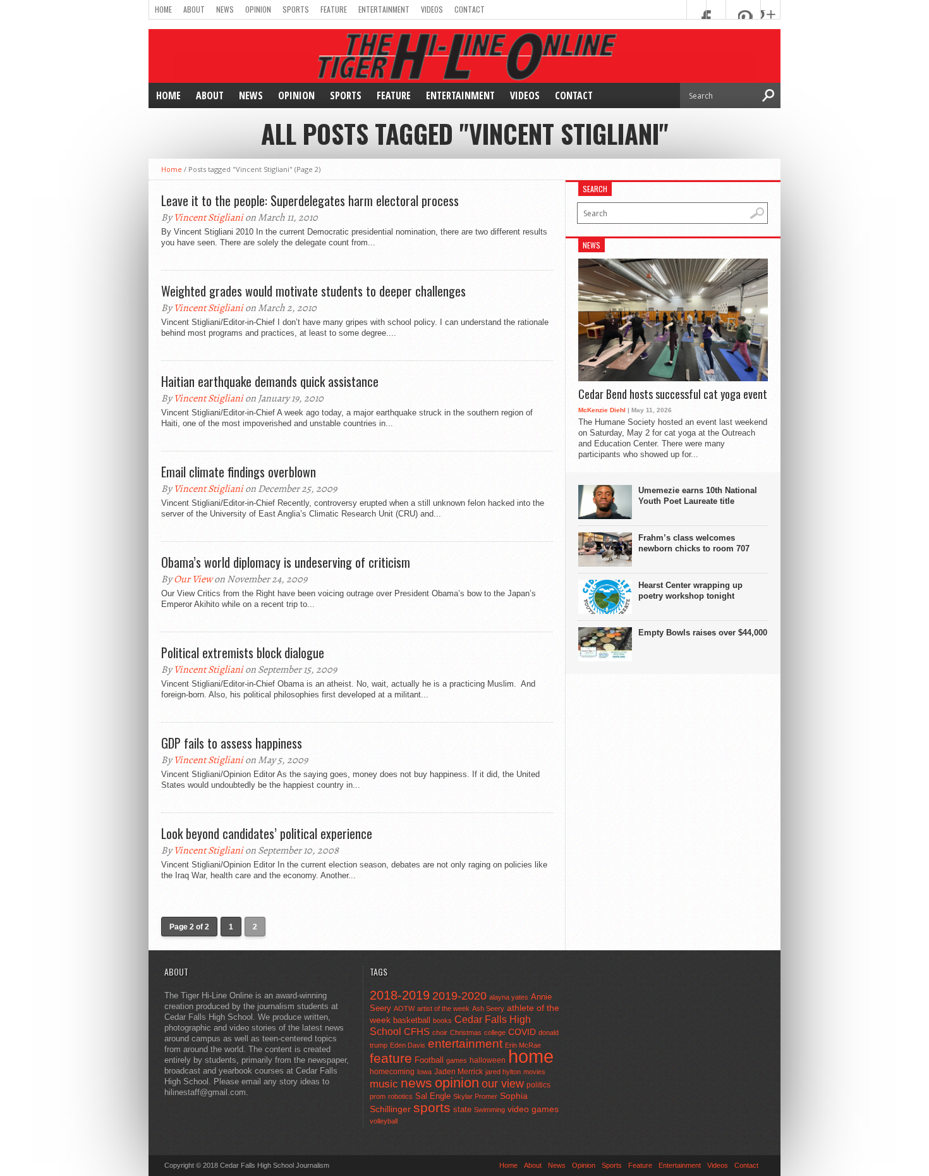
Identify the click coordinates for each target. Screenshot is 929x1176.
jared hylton (503, 1071)
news (416, 1083)
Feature (333, 9)
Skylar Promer (475, 1096)
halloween (488, 1060)
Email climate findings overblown (238, 471)
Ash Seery (488, 1008)
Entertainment (384, 9)
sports (432, 1107)
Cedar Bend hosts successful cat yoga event (672, 394)
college (495, 1032)
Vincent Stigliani (208, 217)
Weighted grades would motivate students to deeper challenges (313, 290)
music (384, 1084)
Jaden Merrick (458, 1071)
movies (534, 1071)
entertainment (465, 1043)
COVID (522, 1032)
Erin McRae (523, 1045)
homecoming (392, 1071)
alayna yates (508, 997)
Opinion (258, 9)
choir (439, 1032)
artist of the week (443, 1008)
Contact (469, 9)
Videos (432, 9)
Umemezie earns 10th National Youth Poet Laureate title (697, 496)
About (194, 9)
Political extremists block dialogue (242, 652)
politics (538, 1085)
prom (378, 1096)
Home (163, 9)
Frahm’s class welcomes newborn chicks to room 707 (694, 543)
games (456, 1060)
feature (391, 1058)
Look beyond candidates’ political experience (266, 833)
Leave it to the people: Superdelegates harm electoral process (310, 200)
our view (503, 1083)
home (531, 1056)
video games (533, 1109)
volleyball (384, 1121)
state (462, 1109)
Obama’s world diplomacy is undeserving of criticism (285, 562)
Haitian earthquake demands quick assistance (270, 381)
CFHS (417, 1031)
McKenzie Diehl (602, 410)
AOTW (404, 1008)
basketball (411, 1020)
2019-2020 (459, 995)
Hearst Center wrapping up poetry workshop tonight (690, 590)
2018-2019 (400, 995)
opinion (457, 1083)
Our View (193, 579)
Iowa (424, 1071)
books (442, 1020)
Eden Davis (407, 1045)
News (225, 9)
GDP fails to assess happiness (231, 742)
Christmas (466, 1032)
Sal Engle (433, 1096)
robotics (400, 1096)
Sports (295, 9)
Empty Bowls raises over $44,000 (702, 632)
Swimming (489, 1109)
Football (429, 1060)
